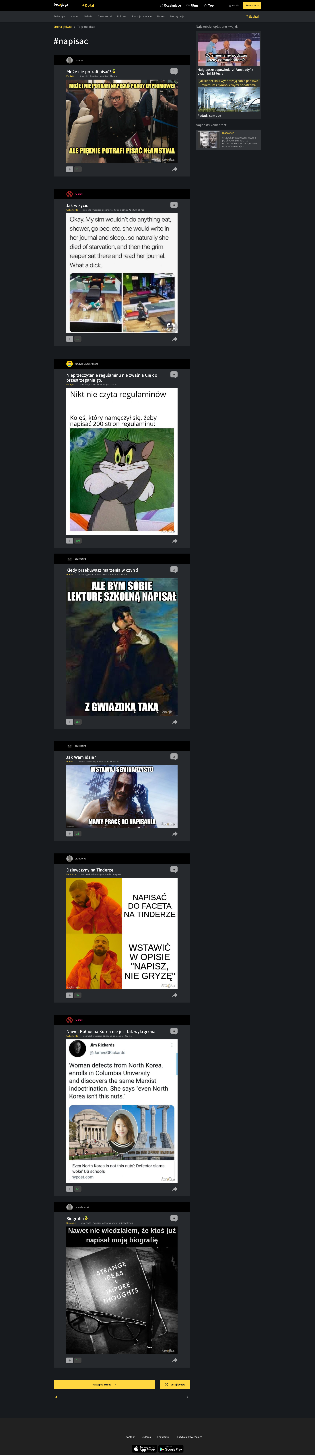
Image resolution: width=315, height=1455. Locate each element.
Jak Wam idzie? (81, 757)
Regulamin (163, 1436)
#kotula (114, 76)
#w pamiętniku (121, 210)
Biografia (75, 1218)
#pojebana (118, 1036)
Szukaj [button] (254, 16)
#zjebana (107, 1036)
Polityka (122, 16)
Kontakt (130, 1436)
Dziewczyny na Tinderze (89, 869)
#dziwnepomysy (110, 1223)
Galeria (88, 16)
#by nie (128, 1036)
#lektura (114, 574)
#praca (82, 761)
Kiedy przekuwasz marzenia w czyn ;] (102, 570)
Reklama (146, 1436)
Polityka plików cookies (189, 1436)
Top (211, 5)
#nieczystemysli (126, 1223)
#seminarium (103, 761)
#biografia (86, 1223)
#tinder (108, 874)
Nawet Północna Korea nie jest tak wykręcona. (111, 1031)
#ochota (123, 574)
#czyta (106, 384)
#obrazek (85, 874)
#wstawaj (91, 761)
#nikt (99, 384)
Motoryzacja (177, 16)
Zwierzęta (59, 16)
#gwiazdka (90, 574)
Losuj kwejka (178, 1384)
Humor (75, 16)
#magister (94, 76)
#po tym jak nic (136, 210)
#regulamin (90, 384)
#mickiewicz (103, 574)
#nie (82, 384)
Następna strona (102, 1384)
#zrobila (87, 210)
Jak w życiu (77, 205)
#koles (113, 384)
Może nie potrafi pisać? (89, 71)
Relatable (71, 874)
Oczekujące (172, 5)
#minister (84, 76)
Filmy (195, 5)
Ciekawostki (105, 16)
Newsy (161, 16)
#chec (81, 574)
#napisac (104, 76)
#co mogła (107, 210)
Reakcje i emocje (142, 16)
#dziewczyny (97, 874)
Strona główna (63, 26)
